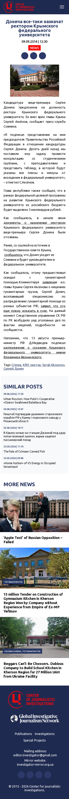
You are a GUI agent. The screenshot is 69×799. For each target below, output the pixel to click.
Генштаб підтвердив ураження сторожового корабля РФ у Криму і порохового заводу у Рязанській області (33, 417)
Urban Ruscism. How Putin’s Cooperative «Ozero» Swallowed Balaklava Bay (29, 400)
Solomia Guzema (12, 651)
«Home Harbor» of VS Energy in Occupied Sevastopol (30, 465)
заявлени (49, 282)
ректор (35, 365)
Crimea (16, 365)
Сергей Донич (14, 368)
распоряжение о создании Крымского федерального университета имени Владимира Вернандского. (34, 352)
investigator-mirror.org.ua (35, 764)
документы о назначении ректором (34, 222)
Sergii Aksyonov (53, 365)
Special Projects (34, 740)
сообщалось (13, 255)
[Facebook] (24, 55)
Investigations (44, 733)
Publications (23, 733)
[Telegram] (42, 55)
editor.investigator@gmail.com (35, 755)
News (34, 48)
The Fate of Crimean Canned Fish (24, 451)
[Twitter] (33, 55)
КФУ (26, 365)
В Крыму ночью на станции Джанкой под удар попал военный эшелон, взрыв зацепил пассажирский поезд (34, 436)
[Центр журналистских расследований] (20, 7)
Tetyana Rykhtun (13, 582)
